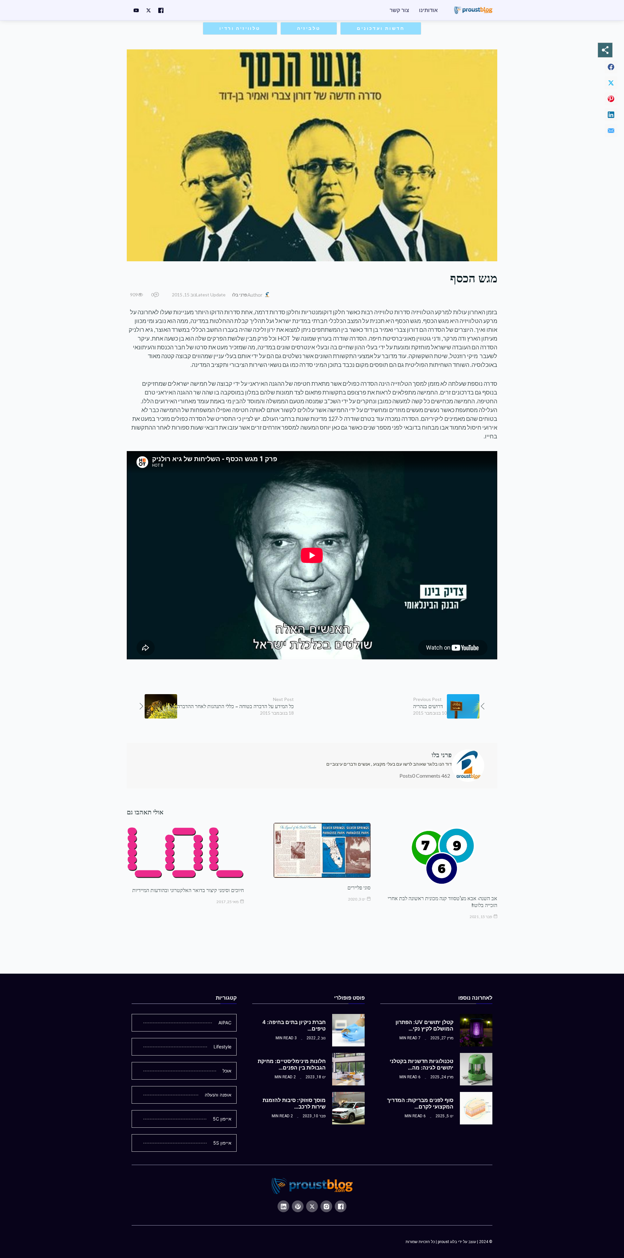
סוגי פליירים (358, 887)
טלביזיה (309, 28)
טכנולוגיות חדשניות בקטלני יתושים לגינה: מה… (421, 1064)
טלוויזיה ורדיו (240, 28)
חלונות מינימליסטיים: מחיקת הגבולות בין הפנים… (292, 1064)
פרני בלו (239, 294)
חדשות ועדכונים (381, 28)
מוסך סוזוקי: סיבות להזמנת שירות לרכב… (294, 1103)
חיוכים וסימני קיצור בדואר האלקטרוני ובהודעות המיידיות (188, 890)
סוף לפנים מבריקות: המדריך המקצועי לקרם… (420, 1103)
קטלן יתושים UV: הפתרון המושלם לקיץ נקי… (424, 1025)
